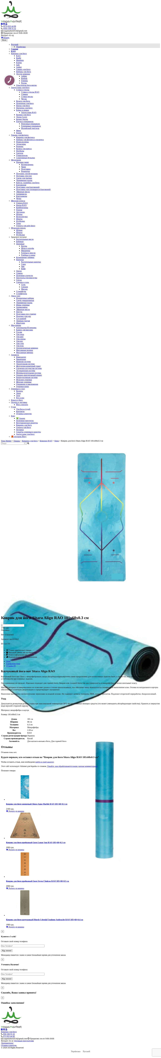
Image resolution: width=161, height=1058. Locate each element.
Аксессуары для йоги (20, 87)
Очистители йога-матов (26, 85)
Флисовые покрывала (30, 124)
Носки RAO (21, 205)
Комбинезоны (22, 207)
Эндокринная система (25, 371)
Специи (24, 287)
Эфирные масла (23, 192)
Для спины (21, 339)
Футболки (20, 221)
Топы (18, 223)
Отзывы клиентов (24, 414)
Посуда (19, 312)
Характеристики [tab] (13, 664)
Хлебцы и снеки (28, 255)
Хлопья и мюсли (28, 253)
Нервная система (23, 362)
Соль (23, 285)
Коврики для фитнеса (25, 137)
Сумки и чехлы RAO (30, 92)
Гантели (19, 153)
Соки (23, 264)
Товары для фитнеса (19, 135)
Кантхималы (21, 196)
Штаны (19, 214)
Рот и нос (20, 398)
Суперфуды (21, 291)
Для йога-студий (23, 409)
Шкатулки (20, 323)
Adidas (24, 76)
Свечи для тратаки (24, 178)
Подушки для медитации (27, 174)
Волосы (19, 391)
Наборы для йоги (23, 72)
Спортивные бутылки (25, 158)
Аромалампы (21, 307)
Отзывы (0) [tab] (11, 666)
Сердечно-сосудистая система (29, 368)
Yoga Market (6, 441)
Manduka (20, 60)
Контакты (20, 411)
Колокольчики (27, 164)
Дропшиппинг (7, 1043)
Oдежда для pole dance (25, 226)
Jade (18, 65)
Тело (18, 395)
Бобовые (20, 241)
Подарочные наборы (25, 298)
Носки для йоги (23, 106)
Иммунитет (21, 357)
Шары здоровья (22, 305)
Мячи (18, 130)
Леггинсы (20, 212)
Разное (19, 133)
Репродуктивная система (26, 377)
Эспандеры (21, 144)
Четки (18, 198)
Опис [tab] (8, 661)
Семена (19, 273)
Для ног (19, 341)
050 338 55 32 (9, 1034)
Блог (13, 416)
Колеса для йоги (23, 101)
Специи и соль (22, 282)
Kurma (19, 63)
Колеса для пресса (24, 149)
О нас (13, 407)
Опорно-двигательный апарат (29, 375)
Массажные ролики (24, 350)
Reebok (24, 78)
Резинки (19, 146)
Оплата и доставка (19, 402)
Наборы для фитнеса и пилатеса (30, 140)
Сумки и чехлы (22, 90)
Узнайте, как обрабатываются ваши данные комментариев (72, 766)
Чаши (23, 167)
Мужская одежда (18, 228)
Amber (19, 67)
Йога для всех (22, 405)
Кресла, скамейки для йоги (27, 183)
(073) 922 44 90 (9, 26)
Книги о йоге (17, 400)
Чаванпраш (21, 359)
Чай (22, 266)
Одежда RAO (22, 203)
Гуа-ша (19, 332)
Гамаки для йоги (23, 69)
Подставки (25, 169)
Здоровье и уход (18, 389)
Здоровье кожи (22, 386)
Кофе (23, 269)
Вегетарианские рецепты (27, 423)
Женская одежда (18, 201)
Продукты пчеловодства (26, 278)
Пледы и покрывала (24, 121)
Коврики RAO (46, 441)
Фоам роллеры (22, 142)
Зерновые (20, 244)
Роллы (24, 83)
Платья (19, 210)
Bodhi (18, 58)
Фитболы (20, 151)
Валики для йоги (23, 115)
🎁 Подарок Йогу (18, 437)
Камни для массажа (24, 330)
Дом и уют (15, 296)
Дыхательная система (25, 364)
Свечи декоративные (25, 300)
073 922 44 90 (9, 1036)
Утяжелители (22, 155)
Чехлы (24, 99)
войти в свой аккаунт (44, 762)
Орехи (19, 271)
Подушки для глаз (24, 176)
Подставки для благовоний (27, 187)
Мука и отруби (27, 248)
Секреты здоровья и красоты (28, 432)
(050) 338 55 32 (9, 28)
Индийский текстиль (30, 128)
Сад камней (21, 318)
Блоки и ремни (22, 110)
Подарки (20, 430)
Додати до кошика (16, 811)
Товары (16, 441)
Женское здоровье (23, 382)
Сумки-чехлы (27, 97)
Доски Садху (21, 117)
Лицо (18, 393)
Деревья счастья (23, 321)
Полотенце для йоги (25, 103)
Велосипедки (22, 217)
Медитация (16, 160)
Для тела (20, 346)
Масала (24, 289)
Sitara (56, 441)
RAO (18, 56)
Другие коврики (23, 74)
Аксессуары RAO (28, 112)
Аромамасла (21, 194)
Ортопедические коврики (27, 348)
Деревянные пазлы (24, 180)
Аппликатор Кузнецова (26, 328)
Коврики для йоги (19, 53)
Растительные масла (24, 239)
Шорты (19, 219)
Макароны (25, 251)
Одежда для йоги (23, 427)
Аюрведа (15, 355)
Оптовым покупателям (24, 1041)
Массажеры (16, 325)
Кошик (6, 37)
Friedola (24, 81)
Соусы (19, 280)
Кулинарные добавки (25, 257)
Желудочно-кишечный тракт (28, 366)
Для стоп (20, 343)
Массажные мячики (24, 352)
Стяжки (24, 94)
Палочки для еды (23, 316)
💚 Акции (20, 418)
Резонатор (25, 171)
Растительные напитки (31, 262)
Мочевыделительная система (28, 373)
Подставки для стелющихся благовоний (33, 189)
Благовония (21, 185)
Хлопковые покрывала (31, 126)
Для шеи (19, 337)
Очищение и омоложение (27, 384)
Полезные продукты (25, 421)
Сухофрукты (21, 294)
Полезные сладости (24, 275)
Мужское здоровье (24, 380)
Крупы (24, 246)
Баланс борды (22, 119)
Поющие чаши (22, 162)
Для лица (20, 334)
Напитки (20, 260)
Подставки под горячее (26, 314)
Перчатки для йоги (24, 108)
